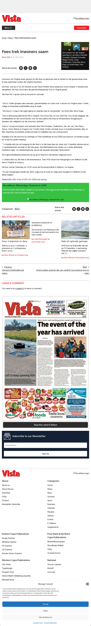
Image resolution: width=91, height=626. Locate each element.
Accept (45, 604)
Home (4, 38)
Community (81, 28)
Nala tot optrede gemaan (74, 241)
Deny (45, 611)
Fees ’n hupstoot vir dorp (14, 241)
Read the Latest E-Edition (45, 425)
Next (85, 267)
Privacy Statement (50, 623)
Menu (5, 28)
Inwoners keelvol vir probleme (42, 223)
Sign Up (45, 453)
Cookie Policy (38, 623)
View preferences (45, 617)
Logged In (19, 288)
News (10, 38)
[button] (87, 584)
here (52, 190)
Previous (8, 267)
